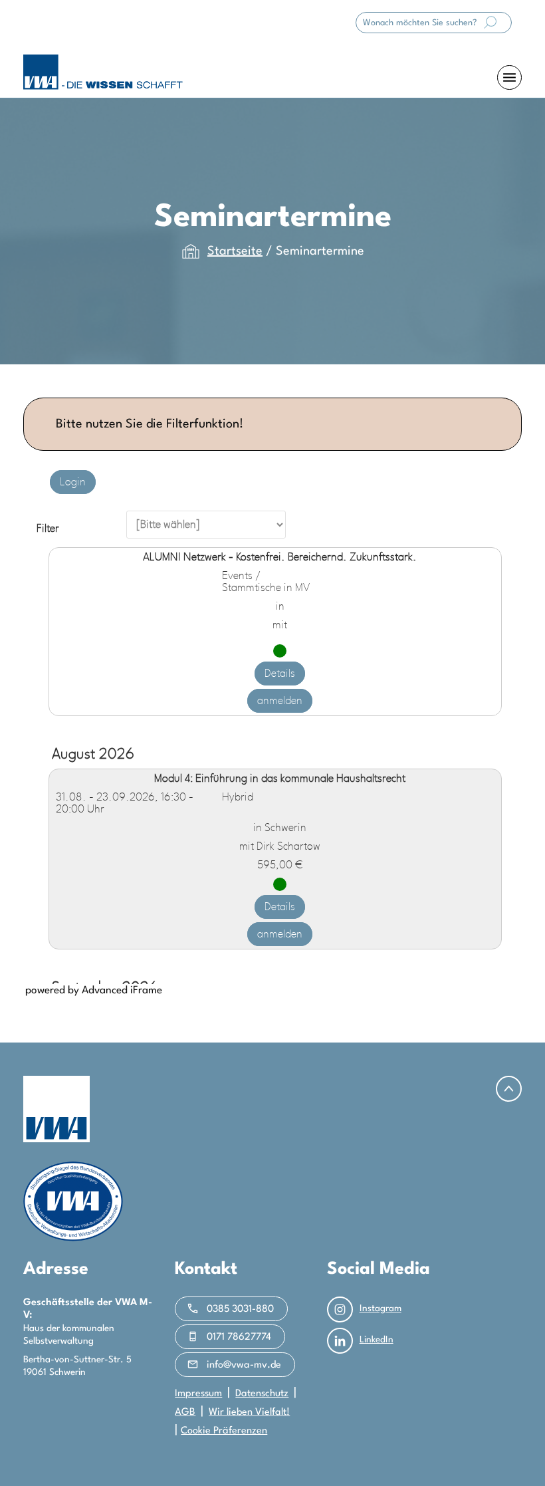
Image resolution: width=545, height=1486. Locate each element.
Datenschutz (261, 1394)
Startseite (235, 251)
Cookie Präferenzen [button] (224, 1431)
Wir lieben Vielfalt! (249, 1413)
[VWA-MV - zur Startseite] (103, 72)
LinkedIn (376, 1339)
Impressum (198, 1394)
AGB (185, 1413)
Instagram (380, 1308)
